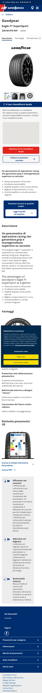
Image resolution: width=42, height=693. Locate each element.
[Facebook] (6, 633)
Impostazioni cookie (21, 351)
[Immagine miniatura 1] (7, 96)
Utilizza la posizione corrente (19, 159)
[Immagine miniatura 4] (30, 96)
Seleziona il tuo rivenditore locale (21, 150)
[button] (37, 8)
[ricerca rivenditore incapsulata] (32, 8)
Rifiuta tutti (21, 357)
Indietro (9, 14)
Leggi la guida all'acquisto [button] (19, 212)
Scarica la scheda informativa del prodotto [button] (15, 464)
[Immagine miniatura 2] (15, 96)
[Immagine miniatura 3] (22, 96)
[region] (21, 346)
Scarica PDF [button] (7, 470)
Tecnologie (19, 38)
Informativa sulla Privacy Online (25, 345)
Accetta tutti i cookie (21, 362)
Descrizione (7, 38)
